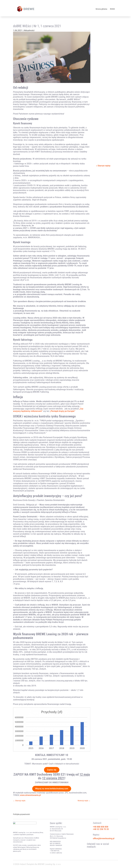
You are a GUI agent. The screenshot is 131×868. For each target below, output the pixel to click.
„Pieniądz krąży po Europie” (62, 411)
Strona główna (101, 9)
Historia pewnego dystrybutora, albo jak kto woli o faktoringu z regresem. (107, 63)
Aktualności (29, 30)
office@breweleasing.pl (103, 838)
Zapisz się (51, 770)
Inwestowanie (105, 109)
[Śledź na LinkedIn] (99, 851)
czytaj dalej (104, 45)
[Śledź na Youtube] (94, 851)
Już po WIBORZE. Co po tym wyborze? (107, 96)
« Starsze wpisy (103, 165)
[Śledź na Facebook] (89, 851)
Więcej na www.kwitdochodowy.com (51, 788)
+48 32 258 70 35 (101, 829)
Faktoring (103, 42)
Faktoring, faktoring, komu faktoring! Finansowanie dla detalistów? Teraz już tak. (107, 134)
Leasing (102, 112)
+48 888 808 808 (100, 827)
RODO (112, 9)
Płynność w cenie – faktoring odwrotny (106, 30)
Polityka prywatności (21, 814)
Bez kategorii (106, 148)
